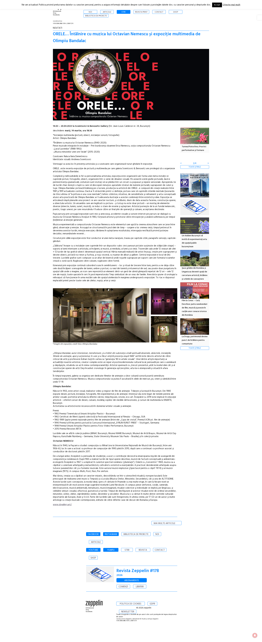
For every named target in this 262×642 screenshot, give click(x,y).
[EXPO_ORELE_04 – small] (101, 315)
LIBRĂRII (140, 587)
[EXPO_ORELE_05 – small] (164, 301)
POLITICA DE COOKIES (130, 604)
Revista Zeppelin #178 (137, 570)
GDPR (152, 604)
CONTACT (160, 550)
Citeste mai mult (231, 5)
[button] (259, 17)
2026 (119, 575)
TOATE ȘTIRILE (195, 167)
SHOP (93, 558)
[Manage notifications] (254, 635)
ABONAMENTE (131, 580)
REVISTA (143, 550)
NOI (157, 534)
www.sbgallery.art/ (62, 504)
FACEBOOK (93, 534)
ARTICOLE (96, 542)
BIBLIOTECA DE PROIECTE (136, 534)
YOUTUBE (93, 550)
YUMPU (110, 550)
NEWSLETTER (127, 612)
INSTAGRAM (111, 534)
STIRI (127, 550)
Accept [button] (217, 5)
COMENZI (123, 587)
